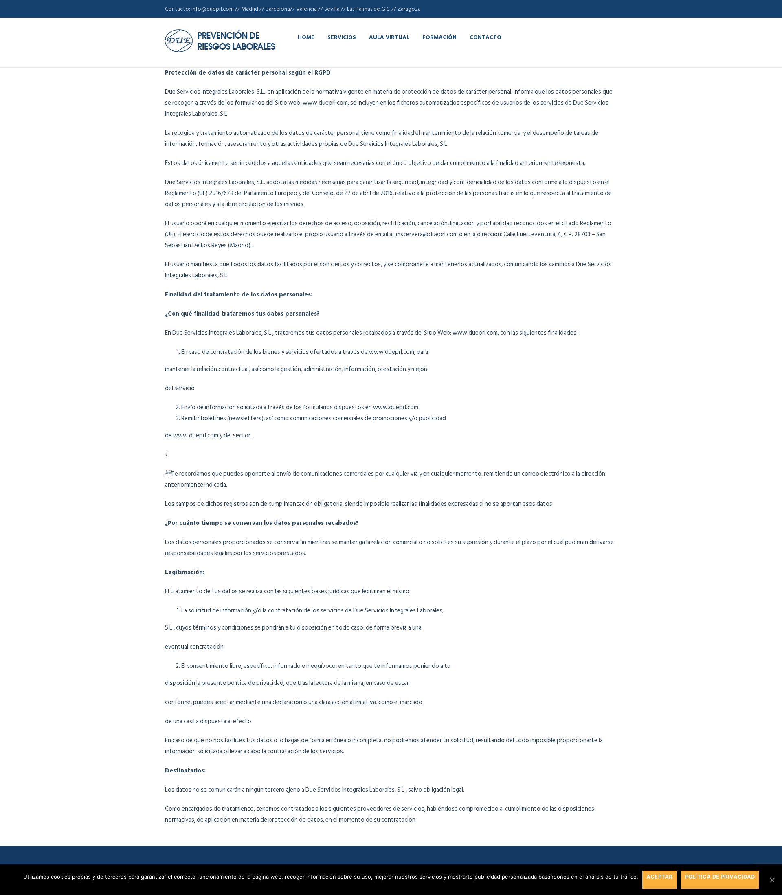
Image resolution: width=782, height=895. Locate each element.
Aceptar (659, 876)
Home (306, 37)
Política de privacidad (720, 876)
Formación (439, 37)
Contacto (485, 37)
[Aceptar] (772, 880)
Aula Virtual (389, 37)
